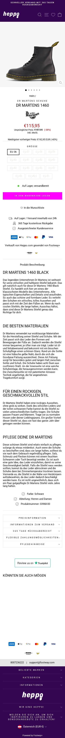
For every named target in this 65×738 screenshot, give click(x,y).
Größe (32, 146)
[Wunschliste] (53, 15)
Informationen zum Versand (32, 524)
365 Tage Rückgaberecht (32, 531)
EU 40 (13, 159)
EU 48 (19, 176)
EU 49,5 (32, 176)
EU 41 (26, 159)
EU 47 (51, 168)
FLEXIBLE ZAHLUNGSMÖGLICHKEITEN (32, 537)
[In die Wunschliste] (21, 586)
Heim (31, 96)
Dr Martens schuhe (32, 101)
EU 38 (39, 151)
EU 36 (13, 151)
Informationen (31, 685)
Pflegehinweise (32, 544)
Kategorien (31, 677)
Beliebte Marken (32, 670)
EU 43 (51, 159)
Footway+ (54, 245)
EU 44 (13, 168)
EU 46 (39, 168)
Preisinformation (32, 518)
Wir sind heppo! (31, 707)
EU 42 (39, 159)
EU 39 (51, 151)
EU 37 (26, 151)
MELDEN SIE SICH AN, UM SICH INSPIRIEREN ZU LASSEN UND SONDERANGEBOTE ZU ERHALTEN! (31, 717)
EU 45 (26, 168)
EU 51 (46, 176)
